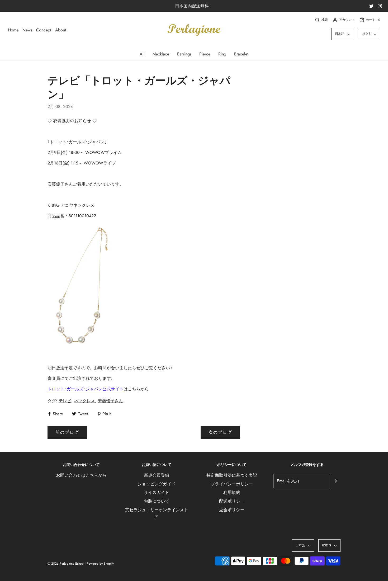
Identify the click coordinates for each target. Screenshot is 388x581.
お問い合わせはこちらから (81, 475)
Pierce (204, 54)
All (142, 54)
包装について (156, 501)
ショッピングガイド (157, 484)
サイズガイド (156, 492)
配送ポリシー (231, 501)
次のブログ (220, 432)
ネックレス (84, 401)
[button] (342, 34)
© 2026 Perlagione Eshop (66, 563)
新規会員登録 (156, 475)
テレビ (65, 401)
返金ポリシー (231, 510)
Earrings (184, 54)
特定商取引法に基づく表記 (231, 475)
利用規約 (231, 492)
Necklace (161, 54)
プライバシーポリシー (232, 484)
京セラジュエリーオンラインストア (156, 513)
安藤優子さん (110, 401)
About (60, 30)
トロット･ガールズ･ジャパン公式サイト (86, 389)
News (27, 30)
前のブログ (67, 432)
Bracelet (241, 54)
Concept (43, 30)
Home (13, 30)
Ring (222, 54)
